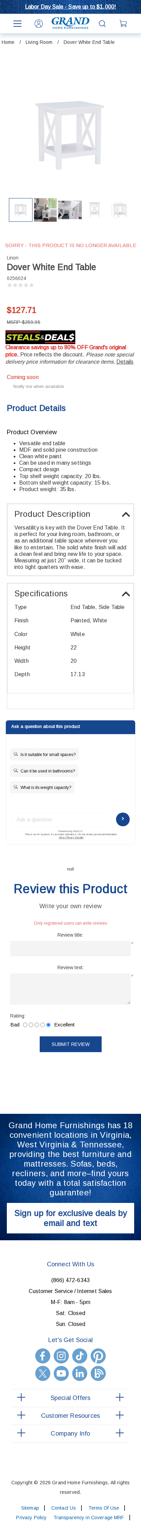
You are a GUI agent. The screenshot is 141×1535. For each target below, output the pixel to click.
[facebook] (42, 1356)
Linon (12, 257)
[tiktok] (79, 1356)
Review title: (70, 935)
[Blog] (98, 1373)
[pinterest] (98, 1356)
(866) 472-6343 (70, 1280)
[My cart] (123, 23)
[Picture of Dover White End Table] (21, 210)
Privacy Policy (31, 1517)
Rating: (18, 1016)
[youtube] (61, 1373)
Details (124, 362)
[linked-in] (79, 1373)
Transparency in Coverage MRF (88, 1517)
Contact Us (63, 1508)
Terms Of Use (103, 1508)
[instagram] (61, 1356)
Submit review (71, 1044)
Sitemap (30, 1508)
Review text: (70, 967)
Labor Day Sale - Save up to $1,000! (70, 7)
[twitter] (42, 1373)
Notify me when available (38, 386)
